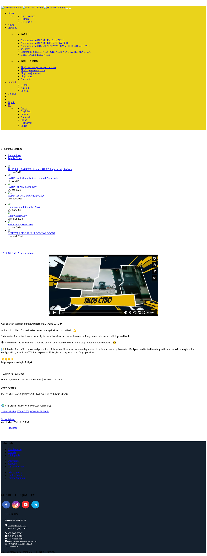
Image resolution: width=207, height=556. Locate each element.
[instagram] (16, 504)
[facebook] (6, 504)
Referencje (26, 21)
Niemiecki (26, 117)
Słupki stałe (27, 76)
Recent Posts (14, 155)
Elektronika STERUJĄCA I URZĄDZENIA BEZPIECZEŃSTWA (56, 51)
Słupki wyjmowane (31, 73)
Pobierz (24, 90)
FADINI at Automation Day (22, 186)
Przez (8, 419)
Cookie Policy (15, 475)
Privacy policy (15, 472)
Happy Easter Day (17, 215)
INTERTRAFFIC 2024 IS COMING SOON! (31, 233)
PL (9, 105)
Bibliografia (14, 455)
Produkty (12, 27)
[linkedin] (35, 504)
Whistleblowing (16, 466)
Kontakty (12, 463)
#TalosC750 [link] (23, 411)
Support (12, 82)
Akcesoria (26, 79)
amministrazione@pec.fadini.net (22, 541)
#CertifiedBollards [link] (39, 411)
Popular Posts (15, 158)
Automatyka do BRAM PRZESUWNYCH (43, 40)
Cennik (24, 85)
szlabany (25, 49)
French (24, 114)
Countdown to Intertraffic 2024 (24, 207)
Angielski (26, 111)
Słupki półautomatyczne (33, 70)
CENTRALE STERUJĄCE (35, 54)
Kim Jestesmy (15, 449)
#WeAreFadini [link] (8, 411)
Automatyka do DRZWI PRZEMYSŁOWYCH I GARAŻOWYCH (56, 46)
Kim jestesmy (28, 16)
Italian (24, 120)
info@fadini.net (14, 539)
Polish (24, 125)
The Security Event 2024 (20, 224)
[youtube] (25, 504)
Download (13, 460)
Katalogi (25, 87)
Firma (11, 13)
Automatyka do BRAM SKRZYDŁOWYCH (44, 43)
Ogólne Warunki (16, 478)
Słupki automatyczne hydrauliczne (38, 67)
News (11, 24)
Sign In (11, 102)
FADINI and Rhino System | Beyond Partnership (33, 178)
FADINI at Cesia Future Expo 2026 (26, 195)
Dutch (24, 108)
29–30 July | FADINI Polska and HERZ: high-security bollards (40, 169)
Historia (25, 19)
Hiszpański (26, 122)
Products (12, 427)
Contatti (12, 93)
